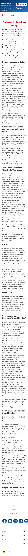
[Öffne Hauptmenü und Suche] (25, 15)
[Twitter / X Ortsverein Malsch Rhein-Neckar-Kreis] (21, 521)
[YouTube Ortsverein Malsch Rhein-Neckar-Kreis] (10, 521)
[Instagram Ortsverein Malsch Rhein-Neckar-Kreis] (15, 521)
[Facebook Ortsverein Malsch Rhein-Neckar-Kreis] (4, 521)
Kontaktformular (19, 495)
